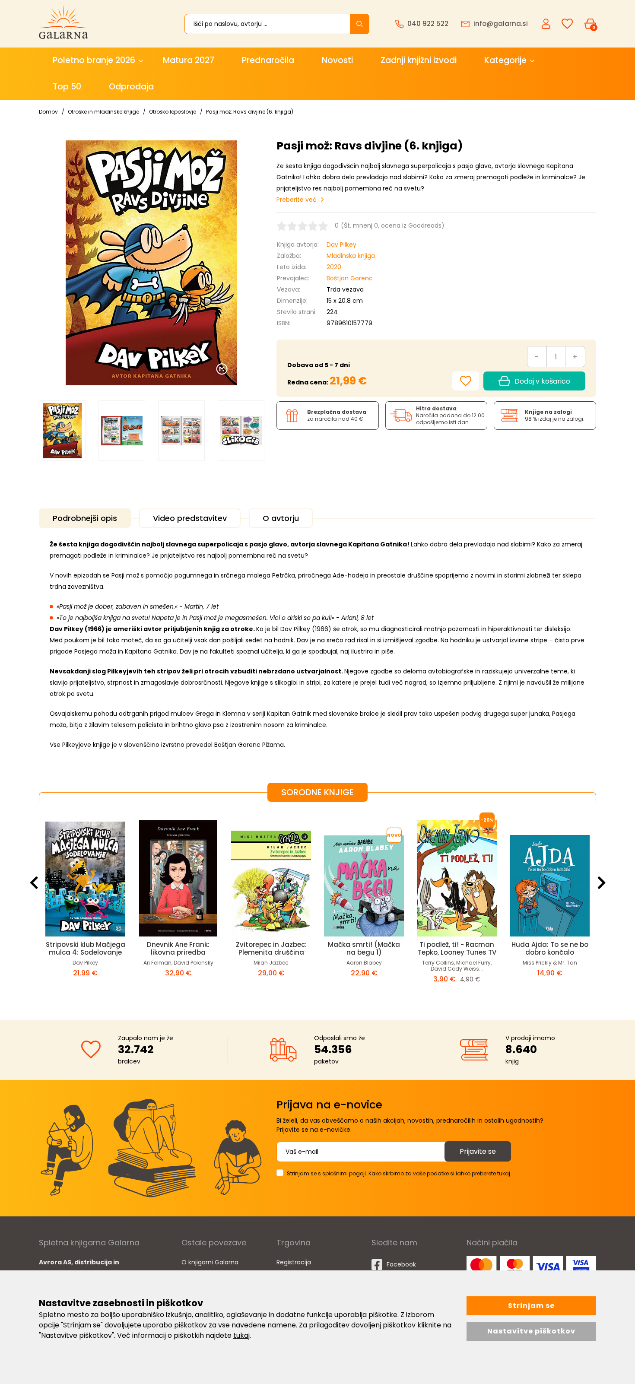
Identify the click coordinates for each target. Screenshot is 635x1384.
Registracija (293, 1262)
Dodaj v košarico (542, 381)
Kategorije (505, 60)
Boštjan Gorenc (350, 278)
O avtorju (281, 518)
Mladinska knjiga (351, 255)
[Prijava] (547, 23)
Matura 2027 (188, 60)
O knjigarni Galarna (209, 1262)
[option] (62, 430)
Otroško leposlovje (172, 111)
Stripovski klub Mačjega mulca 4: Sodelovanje (85, 948)
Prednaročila (268, 60)
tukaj (241, 1335)
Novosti (337, 60)
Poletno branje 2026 (94, 60)
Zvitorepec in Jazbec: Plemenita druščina (271, 948)
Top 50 (67, 86)
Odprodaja (131, 86)
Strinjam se (531, 1306)
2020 (334, 267)
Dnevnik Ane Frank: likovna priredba (178, 948)
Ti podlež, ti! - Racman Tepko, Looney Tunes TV (457, 948)
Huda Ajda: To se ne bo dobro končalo (549, 948)
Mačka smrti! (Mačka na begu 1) (364, 948)
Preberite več (296, 199)
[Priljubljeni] (567, 24)
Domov (48, 111)
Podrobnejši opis (85, 518)
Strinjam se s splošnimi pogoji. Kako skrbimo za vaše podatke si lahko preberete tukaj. (399, 1173)
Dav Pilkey (341, 244)
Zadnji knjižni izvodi (419, 60)
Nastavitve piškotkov (531, 1331)
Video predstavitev (190, 518)
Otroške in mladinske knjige (103, 111)
